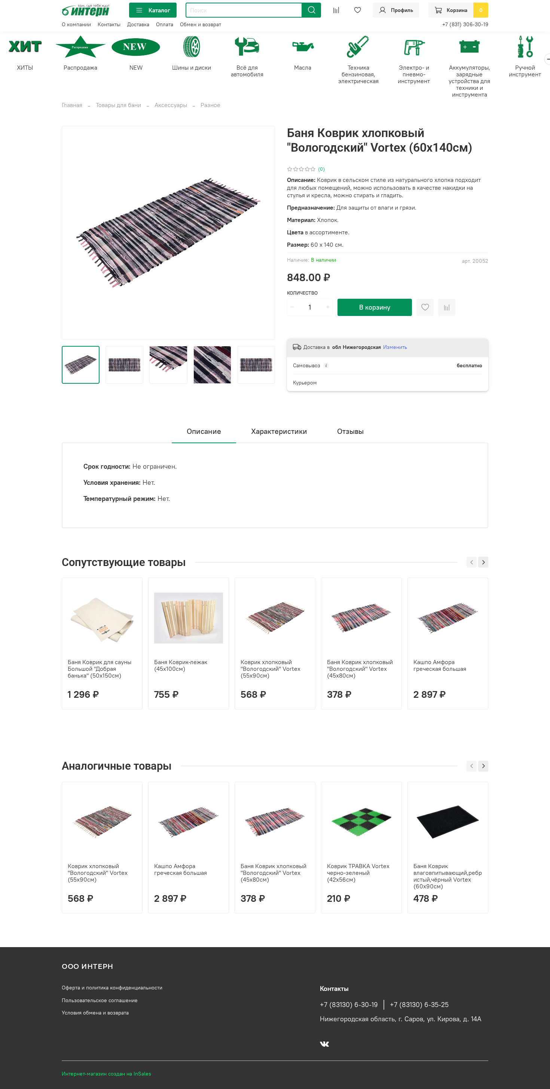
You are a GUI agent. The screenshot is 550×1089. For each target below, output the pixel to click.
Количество (302, 293)
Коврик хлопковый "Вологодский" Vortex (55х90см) (270, 668)
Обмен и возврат (200, 24)
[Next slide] (263, 233)
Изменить (395, 347)
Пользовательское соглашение (100, 1000)
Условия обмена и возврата (95, 1012)
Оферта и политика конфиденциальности (112, 987)
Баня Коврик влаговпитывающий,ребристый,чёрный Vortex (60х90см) (447, 876)
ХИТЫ (25, 67)
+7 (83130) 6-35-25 (419, 1005)
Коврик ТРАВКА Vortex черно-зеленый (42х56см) (358, 872)
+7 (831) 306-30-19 (465, 24)
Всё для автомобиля (247, 70)
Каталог (159, 10)
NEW (136, 67)
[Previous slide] (74, 233)
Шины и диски (191, 67)
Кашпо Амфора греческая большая (439, 665)
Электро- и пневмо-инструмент (414, 73)
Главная (72, 105)
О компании (76, 24)
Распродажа (80, 67)
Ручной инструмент (525, 70)
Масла (302, 67)
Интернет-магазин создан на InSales (106, 1073)
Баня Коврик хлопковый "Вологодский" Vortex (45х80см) (360, 668)
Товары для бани (118, 105)
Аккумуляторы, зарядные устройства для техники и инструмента (469, 80)
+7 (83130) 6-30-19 (349, 1005)
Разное (210, 105)
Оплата (164, 24)
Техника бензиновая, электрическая (358, 73)
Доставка (138, 24)
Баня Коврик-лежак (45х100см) (180, 665)
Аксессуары (171, 105)
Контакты (109, 24)
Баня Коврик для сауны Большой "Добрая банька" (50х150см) (99, 668)
